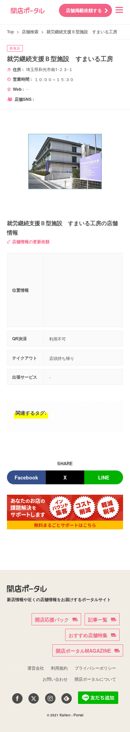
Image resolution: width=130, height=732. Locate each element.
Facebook (26, 477)
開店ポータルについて (95, 679)
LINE (103, 477)
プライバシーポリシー (95, 668)
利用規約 (59, 668)
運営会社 (35, 668)
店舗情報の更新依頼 (31, 241)
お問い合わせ (55, 679)
